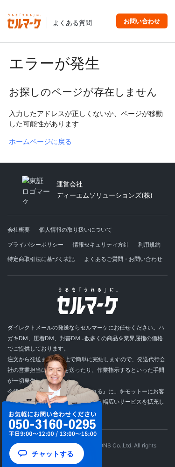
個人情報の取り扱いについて (75, 229)
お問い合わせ (142, 21)
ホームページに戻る (40, 141)
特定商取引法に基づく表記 (41, 258)
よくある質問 (72, 23)
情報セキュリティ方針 (101, 244)
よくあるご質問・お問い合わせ (123, 258)
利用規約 (149, 244)
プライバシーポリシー (35, 244)
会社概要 (18, 229)
